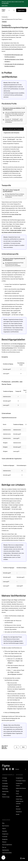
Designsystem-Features (19, 784)
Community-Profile (6, 31)
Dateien (4, 21)
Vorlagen (4, 794)
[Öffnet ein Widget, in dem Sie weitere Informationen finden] (23, 858)
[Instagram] (10, 769)
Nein (23, 747)
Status (3, 855)
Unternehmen (19, 796)
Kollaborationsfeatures (21, 788)
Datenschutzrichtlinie (7, 852)
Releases (4, 842)
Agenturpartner (5, 850)
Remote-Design (5, 796)
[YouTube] (6, 769)
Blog (3, 823)
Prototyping (5, 783)
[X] (3, 769)
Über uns (4, 847)
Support (4, 828)
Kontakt (17, 814)
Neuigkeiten (5, 839)
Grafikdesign (5, 786)
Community (4, 17)
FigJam (17, 791)
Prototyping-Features (21, 780)
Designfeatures (19, 778)
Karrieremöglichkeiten (7, 844)
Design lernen (5, 833)
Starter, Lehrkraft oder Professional (13, 129)
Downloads (4, 836)
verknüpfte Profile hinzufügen (11, 171)
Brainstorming (5, 791)
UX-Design (4, 780)
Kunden (17, 806)
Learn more (4, 5)
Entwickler (4, 831)
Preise (17, 793)
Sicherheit (18, 809)
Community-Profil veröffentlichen (14, 49)
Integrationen (19, 811)
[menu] (20, 769)
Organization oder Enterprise (11, 132)
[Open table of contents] (3, 858)
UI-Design (4, 778)
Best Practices (5, 825)
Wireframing (5, 788)
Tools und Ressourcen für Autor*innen (12, 19)
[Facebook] (13, 769)
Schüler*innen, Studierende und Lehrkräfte (19, 801)
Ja (16, 747)
